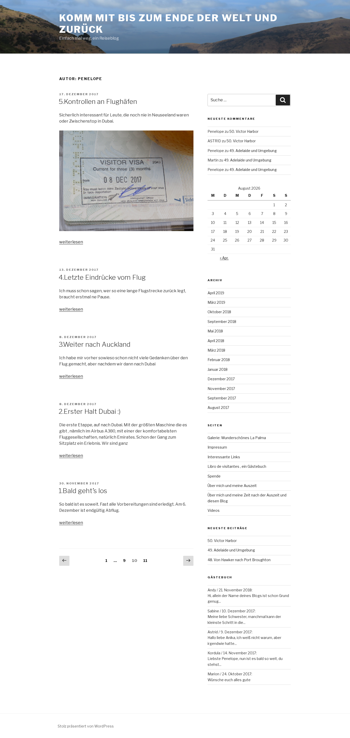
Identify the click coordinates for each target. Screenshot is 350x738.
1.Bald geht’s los (83, 491)
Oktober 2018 (219, 312)
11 (146, 560)
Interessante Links (224, 457)
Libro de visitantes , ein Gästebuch (237, 466)
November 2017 (221, 388)
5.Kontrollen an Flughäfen (98, 101)
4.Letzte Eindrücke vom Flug (102, 277)
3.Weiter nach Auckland (94, 344)
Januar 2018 (218, 369)
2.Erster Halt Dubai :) (90, 411)
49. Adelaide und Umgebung (253, 150)
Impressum (217, 447)
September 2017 (222, 398)
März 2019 (216, 302)
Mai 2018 (215, 331)
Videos (214, 510)
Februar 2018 (219, 359)
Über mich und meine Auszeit (232, 485)
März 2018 (216, 350)
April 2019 (216, 293)
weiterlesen (71, 242)
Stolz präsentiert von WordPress (86, 726)
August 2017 (218, 407)
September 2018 (222, 321)
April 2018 (216, 341)
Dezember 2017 (221, 379)
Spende (214, 476)
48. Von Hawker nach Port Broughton (239, 560)
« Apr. (224, 258)
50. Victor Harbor (244, 131)
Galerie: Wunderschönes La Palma (237, 438)
